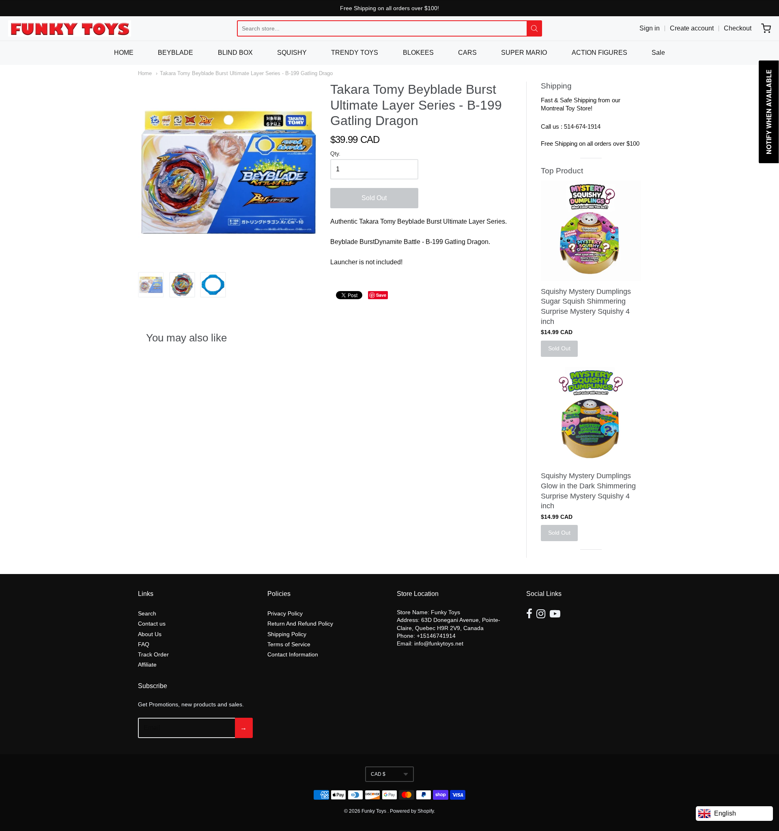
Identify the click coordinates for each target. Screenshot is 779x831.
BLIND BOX (235, 52)
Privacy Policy (285, 613)
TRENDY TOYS (354, 52)
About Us (149, 634)
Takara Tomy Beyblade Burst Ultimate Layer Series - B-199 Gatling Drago (246, 73)
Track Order (153, 654)
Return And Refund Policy (300, 623)
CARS (467, 52)
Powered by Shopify (412, 811)
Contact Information (292, 654)
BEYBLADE (175, 52)
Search (147, 613)
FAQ (143, 644)
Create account (692, 28)
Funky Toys (374, 811)
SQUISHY (292, 52)
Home (145, 73)
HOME (123, 52)
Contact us (152, 623)
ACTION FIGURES (599, 52)
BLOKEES (418, 52)
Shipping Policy (286, 634)
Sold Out (374, 197)
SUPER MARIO (524, 52)
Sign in (649, 28)
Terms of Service (288, 644)
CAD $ (378, 774)
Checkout (737, 28)
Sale (658, 52)
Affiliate (147, 664)
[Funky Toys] (69, 28)
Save (381, 295)
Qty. (335, 154)
